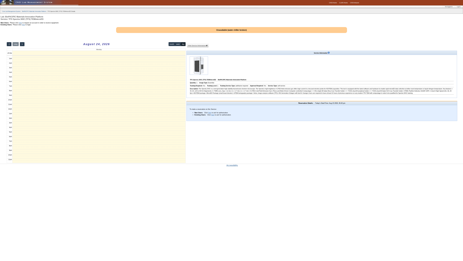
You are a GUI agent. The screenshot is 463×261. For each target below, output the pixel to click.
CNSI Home (333, 3)
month (172, 44)
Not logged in (449, 6)
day (183, 44)
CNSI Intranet (354, 3)
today (16, 44)
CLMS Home (343, 3)
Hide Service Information (197, 46)
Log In (458, 6)
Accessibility (232, 165)
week (178, 44)
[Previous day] (9, 44)
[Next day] (22, 44)
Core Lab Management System (11, 11)
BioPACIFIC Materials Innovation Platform (34, 11)
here (20, 23)
